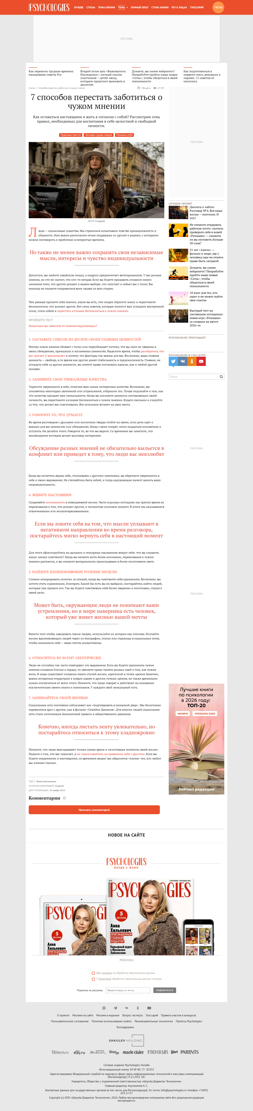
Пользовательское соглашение (70, 1021)
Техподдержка (125, 1027)
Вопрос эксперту (132, 1015)
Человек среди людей (98, 135)
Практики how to (71, 135)
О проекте (63, 1015)
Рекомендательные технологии (154, 1021)
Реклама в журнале (107, 1015)
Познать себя (124, 135)
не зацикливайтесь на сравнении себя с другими (111, 754)
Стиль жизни (160, 7)
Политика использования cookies (112, 1021)
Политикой (104, 978)
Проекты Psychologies (189, 1021)
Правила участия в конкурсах (178, 1015)
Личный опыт (140, 7)
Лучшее (78, 7)
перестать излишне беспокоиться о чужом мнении (92, 311)
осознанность (55, 502)
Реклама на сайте (82, 1015)
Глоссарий (197, 7)
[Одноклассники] (138, 1008)
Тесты (218, 7)
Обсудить (146, 88)
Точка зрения (106, 7)
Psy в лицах (179, 7)
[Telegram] (115, 1008)
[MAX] (104, 1008)
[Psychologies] (49, 7)
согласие (107, 973)
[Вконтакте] (126, 1008)
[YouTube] (149, 1008)
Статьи (90, 7)
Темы (121, 7)
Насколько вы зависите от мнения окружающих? (63, 326)
